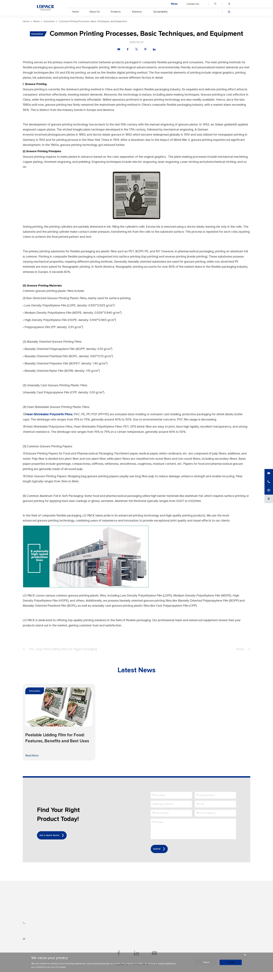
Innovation (49, 21)
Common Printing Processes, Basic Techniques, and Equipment (93, 21)
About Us (94, 11)
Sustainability (160, 11)
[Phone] (215, 4)
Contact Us (193, 4)
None (240, 649)
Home (75, 11)
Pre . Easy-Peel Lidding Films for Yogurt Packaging (63, 649)
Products (115, 11)
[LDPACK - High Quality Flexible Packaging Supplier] (45, 7)
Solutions (137, 11)
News (174, 4)
